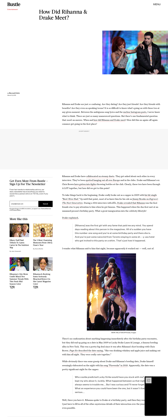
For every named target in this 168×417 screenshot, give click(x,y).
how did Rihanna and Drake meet (109, 120)
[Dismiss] (164, 378)
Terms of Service (46, 208)
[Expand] (147, 378)
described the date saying (86, 350)
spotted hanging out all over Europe (103, 180)
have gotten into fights (85, 184)
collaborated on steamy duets (100, 176)
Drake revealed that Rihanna (131, 202)
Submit (45, 204)
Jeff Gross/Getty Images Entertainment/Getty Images (167, 52)
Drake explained (70, 217)
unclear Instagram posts (134, 112)
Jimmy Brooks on (141, 199)
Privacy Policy (16, 210)
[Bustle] (13, 4)
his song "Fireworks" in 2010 (114, 365)
